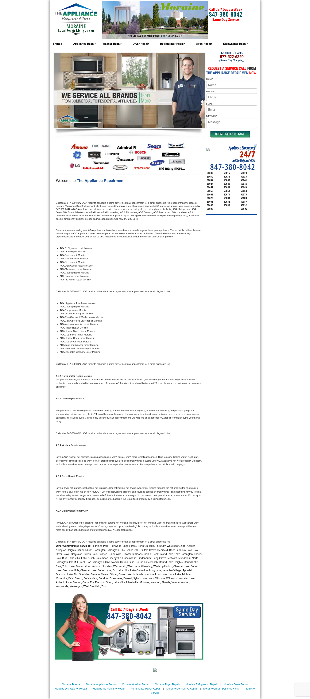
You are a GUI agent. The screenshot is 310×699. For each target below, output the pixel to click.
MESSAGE (211, 116)
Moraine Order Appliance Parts (221, 688)
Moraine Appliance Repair (101, 684)
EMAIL (209, 103)
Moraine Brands (71, 684)
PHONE (210, 91)
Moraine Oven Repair (236, 684)
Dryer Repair (141, 44)
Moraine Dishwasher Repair (71, 688)
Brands (57, 44)
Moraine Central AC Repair (182, 688)
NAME (209, 79)
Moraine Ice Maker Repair (146, 688)
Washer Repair (111, 44)
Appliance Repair (84, 44)
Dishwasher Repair (235, 44)
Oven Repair (204, 44)
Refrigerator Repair (172, 44)
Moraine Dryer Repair (167, 684)
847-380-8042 (225, 14)
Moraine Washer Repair (135, 684)
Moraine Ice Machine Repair (109, 688)
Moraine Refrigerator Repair (202, 684)
